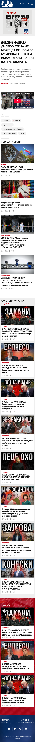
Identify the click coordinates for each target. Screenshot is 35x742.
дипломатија (8, 125)
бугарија (6, 120)
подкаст (17, 120)
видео (23, 133)
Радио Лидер (7, 4)
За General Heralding (25, 723)
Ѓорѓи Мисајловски (10, 133)
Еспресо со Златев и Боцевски (13, 129)
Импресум (5, 720)
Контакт (4, 723)
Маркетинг (25, 720)
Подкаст (4, 84)
